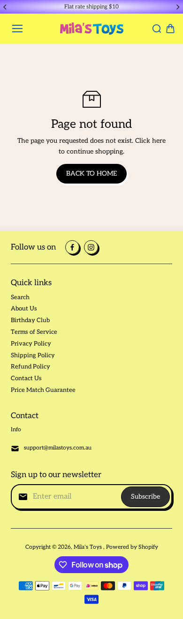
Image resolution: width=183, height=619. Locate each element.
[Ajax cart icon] (170, 28)
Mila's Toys (88, 547)
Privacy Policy (31, 343)
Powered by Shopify (132, 547)
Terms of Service (34, 332)
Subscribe (145, 497)
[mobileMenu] (17, 28)
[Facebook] (72, 247)
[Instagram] (91, 247)
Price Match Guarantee (43, 390)
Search (20, 297)
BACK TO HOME (91, 173)
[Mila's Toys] (91, 28)
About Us (24, 308)
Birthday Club (30, 320)
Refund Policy (30, 366)
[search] (156, 28)
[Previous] (5, 7)
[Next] (177, 7)
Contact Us (26, 378)
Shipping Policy (33, 355)
